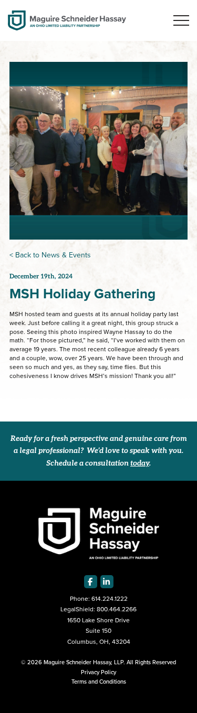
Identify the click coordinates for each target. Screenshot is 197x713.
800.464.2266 (117, 609)
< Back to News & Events (50, 255)
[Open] (181, 20)
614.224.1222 (109, 598)
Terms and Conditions (98, 681)
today (139, 464)
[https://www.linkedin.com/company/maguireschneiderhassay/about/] (106, 581)
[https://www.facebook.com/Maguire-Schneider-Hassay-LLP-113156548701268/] (90, 581)
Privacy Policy (98, 672)
